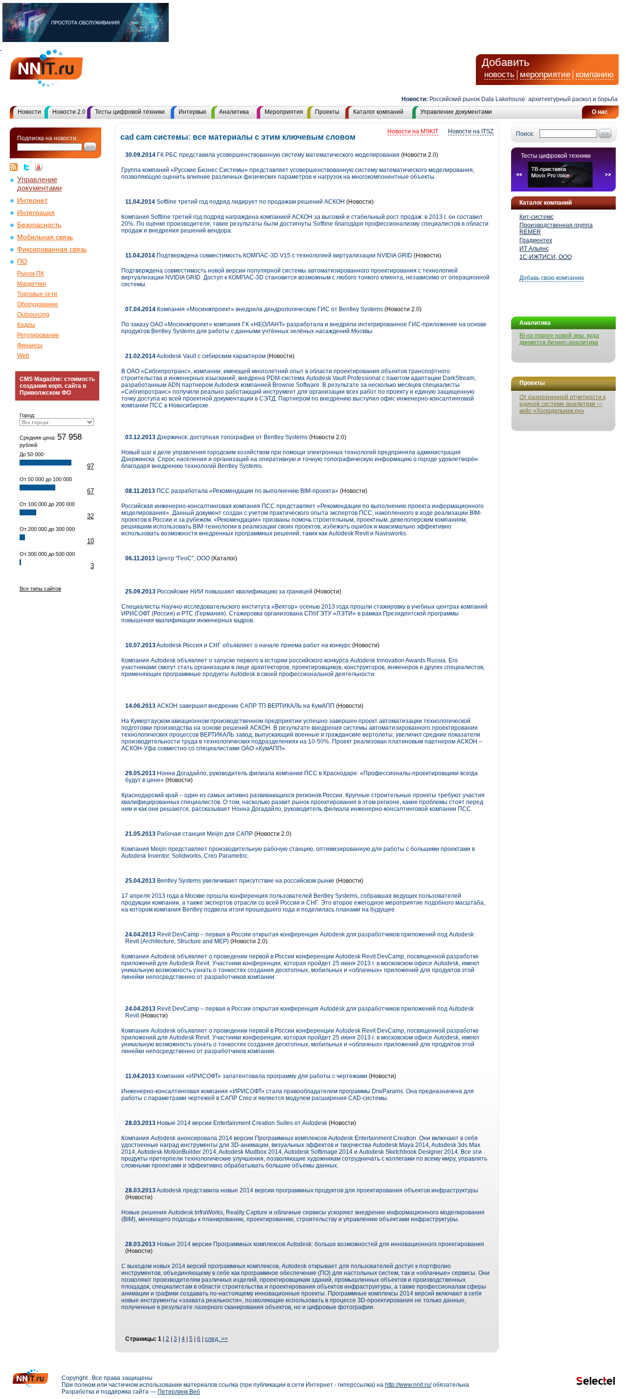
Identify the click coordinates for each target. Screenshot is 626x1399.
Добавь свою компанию (551, 278)
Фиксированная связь (52, 249)
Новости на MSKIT (412, 131)
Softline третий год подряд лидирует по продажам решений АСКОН (235, 201)
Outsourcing (33, 314)
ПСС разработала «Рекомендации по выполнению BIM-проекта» (232, 491)
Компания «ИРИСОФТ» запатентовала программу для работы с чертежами (246, 1076)
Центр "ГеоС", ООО (167, 558)
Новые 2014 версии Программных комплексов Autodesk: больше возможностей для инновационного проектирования (304, 1244)
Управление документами (456, 111)
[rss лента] (16, 167)
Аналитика (234, 111)
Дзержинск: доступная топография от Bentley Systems (216, 437)
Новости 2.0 (69, 111)
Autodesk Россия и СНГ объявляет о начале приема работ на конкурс (238, 645)
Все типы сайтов (40, 589)
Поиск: (525, 133)
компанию (595, 74)
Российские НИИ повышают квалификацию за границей (219, 591)
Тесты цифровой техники (130, 111)
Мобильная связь (45, 237)
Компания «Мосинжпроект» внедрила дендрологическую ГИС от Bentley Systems (254, 309)
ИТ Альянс (534, 248)
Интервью (192, 111)
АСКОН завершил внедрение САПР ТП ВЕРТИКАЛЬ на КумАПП (230, 705)
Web (23, 355)
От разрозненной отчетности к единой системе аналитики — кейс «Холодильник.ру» (562, 404)
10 (90, 541)
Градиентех (535, 240)
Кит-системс (536, 216)
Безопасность (39, 225)
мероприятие (545, 74)
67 (90, 491)
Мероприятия (284, 111)
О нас (600, 111)
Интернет (32, 200)
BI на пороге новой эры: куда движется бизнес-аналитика (559, 339)
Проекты (327, 111)
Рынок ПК (30, 273)
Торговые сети (37, 294)
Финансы (30, 345)
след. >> (216, 1338)
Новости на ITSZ (470, 131)
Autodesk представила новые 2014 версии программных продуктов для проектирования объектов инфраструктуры (301, 1190)
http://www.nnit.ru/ (408, 1384)
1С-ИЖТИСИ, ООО (545, 257)
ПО (22, 261)
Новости (29, 111)
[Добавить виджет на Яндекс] (39, 167)
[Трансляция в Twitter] (28, 167)
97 (90, 466)
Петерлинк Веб (178, 1391)
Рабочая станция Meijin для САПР (189, 833)
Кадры (26, 324)
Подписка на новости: (47, 138)
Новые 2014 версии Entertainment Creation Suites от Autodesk (226, 1123)
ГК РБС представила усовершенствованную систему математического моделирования (262, 154)
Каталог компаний (378, 111)
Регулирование (38, 335)
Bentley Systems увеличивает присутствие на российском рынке (230, 880)
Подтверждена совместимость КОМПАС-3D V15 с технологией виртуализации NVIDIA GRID (268, 255)
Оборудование (37, 304)
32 (90, 516)
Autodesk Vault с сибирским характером (195, 356)
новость (499, 74)
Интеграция (36, 212)
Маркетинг (31, 283)
